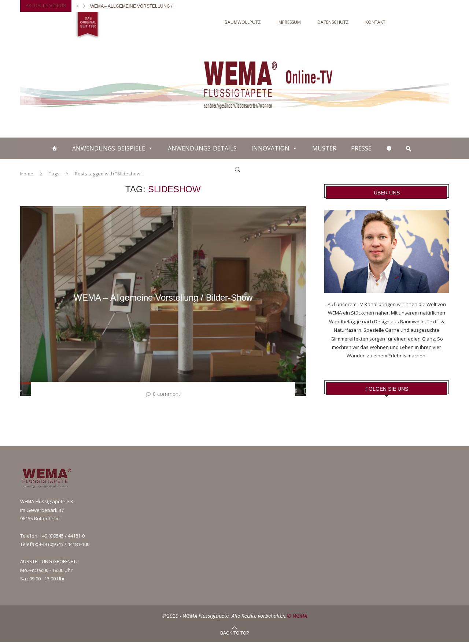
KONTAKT (375, 22)
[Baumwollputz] (54, 148)
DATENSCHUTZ (333, 22)
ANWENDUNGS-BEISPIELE (108, 148)
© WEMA (297, 615)
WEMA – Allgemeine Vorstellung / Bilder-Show (147, 6)
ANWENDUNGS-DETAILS (202, 148)
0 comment (166, 393)
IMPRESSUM (289, 22)
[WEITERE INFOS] (389, 148)
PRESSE (361, 148)
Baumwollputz (243, 22)
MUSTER (324, 148)
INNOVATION (270, 148)
